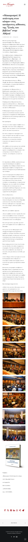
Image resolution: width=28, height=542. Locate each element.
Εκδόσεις (16, 36)
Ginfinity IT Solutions (16, 533)
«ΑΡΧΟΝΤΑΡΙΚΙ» (7, 488)
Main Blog (14, 523)
